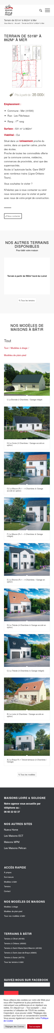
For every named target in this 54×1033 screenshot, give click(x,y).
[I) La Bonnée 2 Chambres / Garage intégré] (27, 379)
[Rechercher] (39, 10)
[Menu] (46, 10)
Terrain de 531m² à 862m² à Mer (20, 20)
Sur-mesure (9, 877)
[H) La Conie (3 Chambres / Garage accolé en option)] (27, 423)
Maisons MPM (11, 842)
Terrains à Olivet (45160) (14, 938)
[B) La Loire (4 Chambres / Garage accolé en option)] (27, 694)
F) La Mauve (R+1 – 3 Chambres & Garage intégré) (25, 535)
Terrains (7, 886)
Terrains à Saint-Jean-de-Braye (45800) (20, 952)
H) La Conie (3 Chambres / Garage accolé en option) (25, 444)
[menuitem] (39, 10)
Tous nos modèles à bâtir (14, 916)
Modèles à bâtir (10, 881)
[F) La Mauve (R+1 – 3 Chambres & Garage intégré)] (27, 514)
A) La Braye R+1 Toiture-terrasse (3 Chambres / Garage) (27, 760)
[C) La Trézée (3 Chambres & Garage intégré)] (27, 650)
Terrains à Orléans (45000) (15, 943)
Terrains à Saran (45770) (14, 957)
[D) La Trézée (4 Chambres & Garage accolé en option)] (27, 605)
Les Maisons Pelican (15, 848)
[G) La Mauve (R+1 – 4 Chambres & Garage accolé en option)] (27, 468)
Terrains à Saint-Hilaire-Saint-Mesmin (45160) (23, 948)
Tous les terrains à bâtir (14, 962)
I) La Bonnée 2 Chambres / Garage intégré (24, 399)
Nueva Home (11, 829)
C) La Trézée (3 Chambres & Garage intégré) (25, 670)
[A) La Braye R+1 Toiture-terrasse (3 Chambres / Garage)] (27, 739)
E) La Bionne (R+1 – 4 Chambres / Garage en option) (26, 580)
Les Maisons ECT (13, 835)
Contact (7, 891)
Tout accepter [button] (34, 1026)
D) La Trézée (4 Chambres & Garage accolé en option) (26, 626)
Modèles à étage (11, 906)
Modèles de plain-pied (13, 911)
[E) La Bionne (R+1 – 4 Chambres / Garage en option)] (27, 559)
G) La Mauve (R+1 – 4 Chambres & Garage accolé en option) (25, 489)
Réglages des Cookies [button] (14, 1026)
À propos (8, 872)
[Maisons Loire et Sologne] (22, 10)
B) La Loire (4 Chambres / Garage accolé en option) (25, 715)
